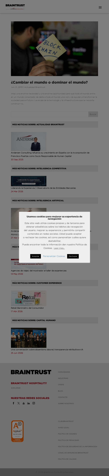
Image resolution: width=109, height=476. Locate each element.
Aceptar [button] (35, 256)
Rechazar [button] (73, 256)
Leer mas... (59, 248)
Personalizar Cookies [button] (54, 256)
